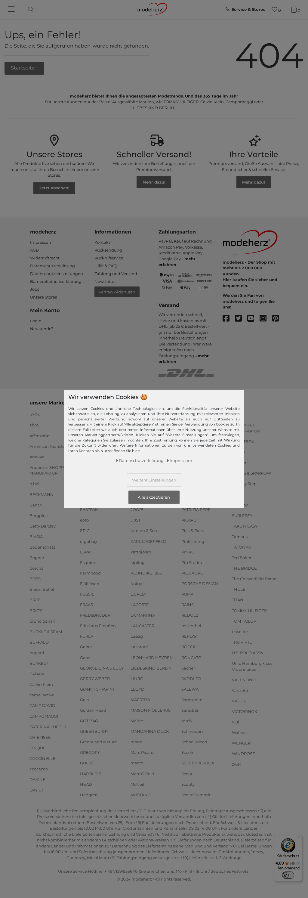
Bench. (36, 504)
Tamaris (240, 536)
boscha (36, 568)
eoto (84, 520)
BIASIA (36, 536)
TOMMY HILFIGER (249, 610)
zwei (236, 764)
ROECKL (189, 646)
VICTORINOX (244, 711)
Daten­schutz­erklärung (141, 460)
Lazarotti (139, 646)
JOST (135, 520)
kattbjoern (141, 551)
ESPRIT (87, 551)
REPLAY (189, 636)
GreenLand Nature (98, 741)
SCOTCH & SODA (197, 762)
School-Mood (194, 741)
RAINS (187, 604)
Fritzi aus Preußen (98, 625)
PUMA (187, 594)
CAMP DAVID (42, 705)
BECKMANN (41, 494)
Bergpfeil (38, 515)
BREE (35, 599)
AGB (34, 250)
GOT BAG (89, 720)
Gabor (86, 646)
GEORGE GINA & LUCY (102, 667)
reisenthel (191, 625)
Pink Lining (192, 541)
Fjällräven (89, 583)
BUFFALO (39, 642)
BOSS (35, 578)
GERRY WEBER (95, 678)
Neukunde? (41, 328)
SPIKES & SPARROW (251, 473)
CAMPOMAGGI (43, 716)
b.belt (35, 483)
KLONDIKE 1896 (146, 573)
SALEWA (190, 689)
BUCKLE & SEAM (45, 631)
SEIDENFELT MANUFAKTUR (246, 428)
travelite (240, 631)
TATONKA (241, 547)
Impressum (41, 242)
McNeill (138, 784)
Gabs (85, 657)
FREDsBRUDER (95, 615)
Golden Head (93, 710)
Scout (186, 773)
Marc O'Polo (142, 773)
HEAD (86, 784)
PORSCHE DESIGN (199, 583)
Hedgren (89, 794)
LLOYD (137, 689)
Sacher (188, 667)
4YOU (35, 414)
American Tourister (47, 446)
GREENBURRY (94, 731)
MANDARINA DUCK (150, 731)
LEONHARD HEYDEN (152, 657)
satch (186, 720)
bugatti (36, 652)
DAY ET (36, 790)
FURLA (86, 636)
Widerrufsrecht (45, 257)
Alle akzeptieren (154, 497)
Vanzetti (240, 690)
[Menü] (298, 838)
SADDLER (191, 678)
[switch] (288, 875)
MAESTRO (140, 699)
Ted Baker (241, 557)
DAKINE (37, 779)
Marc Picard (142, 752)
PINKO (188, 551)
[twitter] (241, 318)
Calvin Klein (41, 684)
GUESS (87, 762)
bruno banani (43, 620)
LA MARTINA (143, 615)
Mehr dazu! (154, 182)
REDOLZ (189, 615)
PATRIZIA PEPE (196, 509)
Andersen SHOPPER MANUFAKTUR (49, 470)
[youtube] (253, 318)
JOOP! (137, 509)
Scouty (188, 784)
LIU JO (137, 678)
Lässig (137, 636)
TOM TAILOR (244, 620)
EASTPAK (89, 509)
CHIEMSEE (40, 737)
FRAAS (86, 604)
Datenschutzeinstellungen (56, 273)
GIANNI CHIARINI (97, 689)
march (137, 762)
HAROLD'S (90, 773)
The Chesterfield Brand (254, 578)
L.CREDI (138, 594)
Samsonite (191, 699)
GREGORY (90, 752)
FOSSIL (87, 594)
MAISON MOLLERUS (151, 710)
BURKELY (38, 663)
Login (36, 320)
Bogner (36, 557)
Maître (137, 720)
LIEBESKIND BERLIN (151, 667)
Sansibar (190, 710)
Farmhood (90, 573)
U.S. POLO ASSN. (248, 652)
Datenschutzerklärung (52, 265)
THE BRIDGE (244, 568)
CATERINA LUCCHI (47, 726)
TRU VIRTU (242, 642)
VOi (235, 722)
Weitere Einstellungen (154, 480)
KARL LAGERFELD (148, 541)
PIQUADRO (192, 573)
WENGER (241, 743)
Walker (239, 732)
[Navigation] (12, 9)
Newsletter (105, 281)
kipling (138, 562)
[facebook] (229, 318)
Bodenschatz (42, 547)
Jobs (34, 289)
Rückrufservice (108, 257)
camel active (41, 694)
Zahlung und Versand (115, 273)
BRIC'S (35, 610)
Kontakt (102, 242)
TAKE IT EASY (244, 526)
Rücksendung (108, 250)
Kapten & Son (144, 530)
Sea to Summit (196, 794)
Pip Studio (191, 562)
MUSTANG (141, 794)
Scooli (187, 752)
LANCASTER (142, 625)
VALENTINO (244, 679)
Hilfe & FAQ (105, 265)
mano (136, 741)
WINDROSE (243, 753)
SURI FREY (242, 515)
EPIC (84, 530)
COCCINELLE (42, 758)
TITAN (237, 599)
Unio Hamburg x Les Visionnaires (252, 666)
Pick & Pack (192, 530)
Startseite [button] (23, 68)
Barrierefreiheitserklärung (56, 281)
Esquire (87, 562)
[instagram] (266, 318)
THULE (238, 589)
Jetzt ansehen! (54, 187)
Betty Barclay (42, 526)
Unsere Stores (43, 297)
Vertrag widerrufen (117, 292)
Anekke (37, 456)
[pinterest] (278, 318)
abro (33, 425)
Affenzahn (39, 435)
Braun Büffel (41, 589)
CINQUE (37, 747)
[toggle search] (29, 9)
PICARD (189, 520)
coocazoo (38, 768)
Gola (84, 699)
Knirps (137, 583)
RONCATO (191, 657)
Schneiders (192, 731)
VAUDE (239, 700)
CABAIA (37, 673)
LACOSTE (140, 604)
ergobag (88, 541)
